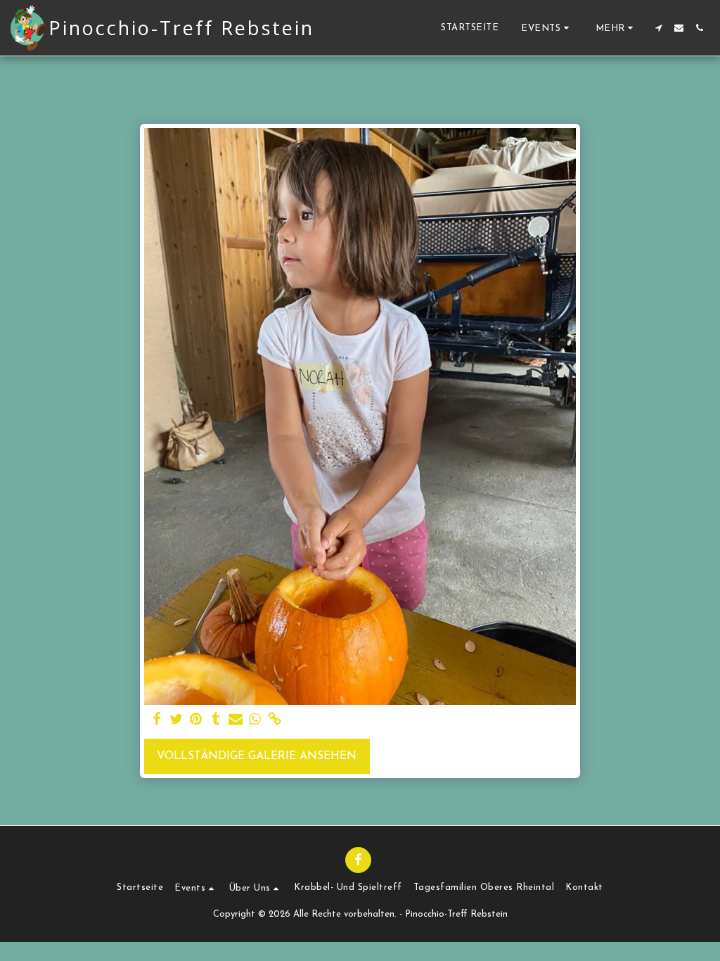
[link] (275, 720)
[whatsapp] (255, 720)
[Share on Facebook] (157, 720)
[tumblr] (216, 720)
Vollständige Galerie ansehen (256, 756)
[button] (547, 27)
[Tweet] (176, 720)
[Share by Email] (236, 720)
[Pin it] (196, 720)
